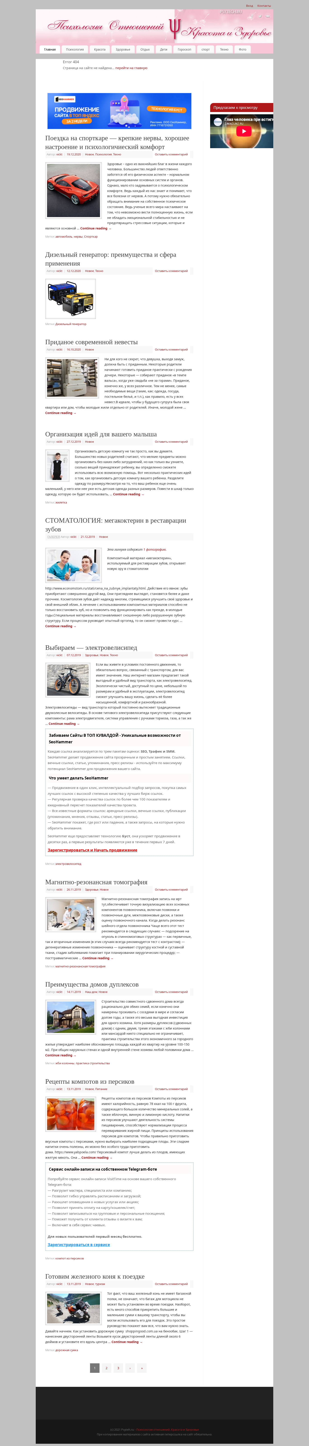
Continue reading (96, 228)
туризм (100, 1284)
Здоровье (123, 49)
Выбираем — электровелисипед (91, 647)
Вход (249, 6)
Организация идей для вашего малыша (101, 433)
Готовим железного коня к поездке (95, 1275)
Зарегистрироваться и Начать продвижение (92, 850)
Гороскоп (184, 49)
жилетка (61, 502)
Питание (101, 1089)
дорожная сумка (66, 1350)
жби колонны (64, 1063)
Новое (89, 154)
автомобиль (63, 237)
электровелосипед (68, 864)
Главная (50, 49)
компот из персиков (69, 1258)
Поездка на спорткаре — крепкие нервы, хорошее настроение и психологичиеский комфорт (117, 142)
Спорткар (91, 237)
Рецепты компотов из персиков (89, 1081)
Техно (224, 49)
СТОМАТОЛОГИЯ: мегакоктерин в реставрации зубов (115, 524)
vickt (59, 154)
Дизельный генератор (70, 324)
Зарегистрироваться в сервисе (79, 1244)
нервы (78, 237)
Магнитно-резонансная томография (96, 881)
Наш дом (91, 992)
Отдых (145, 49)
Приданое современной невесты (91, 341)
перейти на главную (131, 68)
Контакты (264, 6)
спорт (206, 49)
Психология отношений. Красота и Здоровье (167, 1430)
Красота (99, 49)
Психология (75, 49)
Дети (163, 49)
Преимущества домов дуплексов (92, 983)
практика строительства (93, 1063)
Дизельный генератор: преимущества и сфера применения (110, 258)
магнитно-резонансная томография (80, 966)
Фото (242, 49)
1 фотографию (154, 549)
